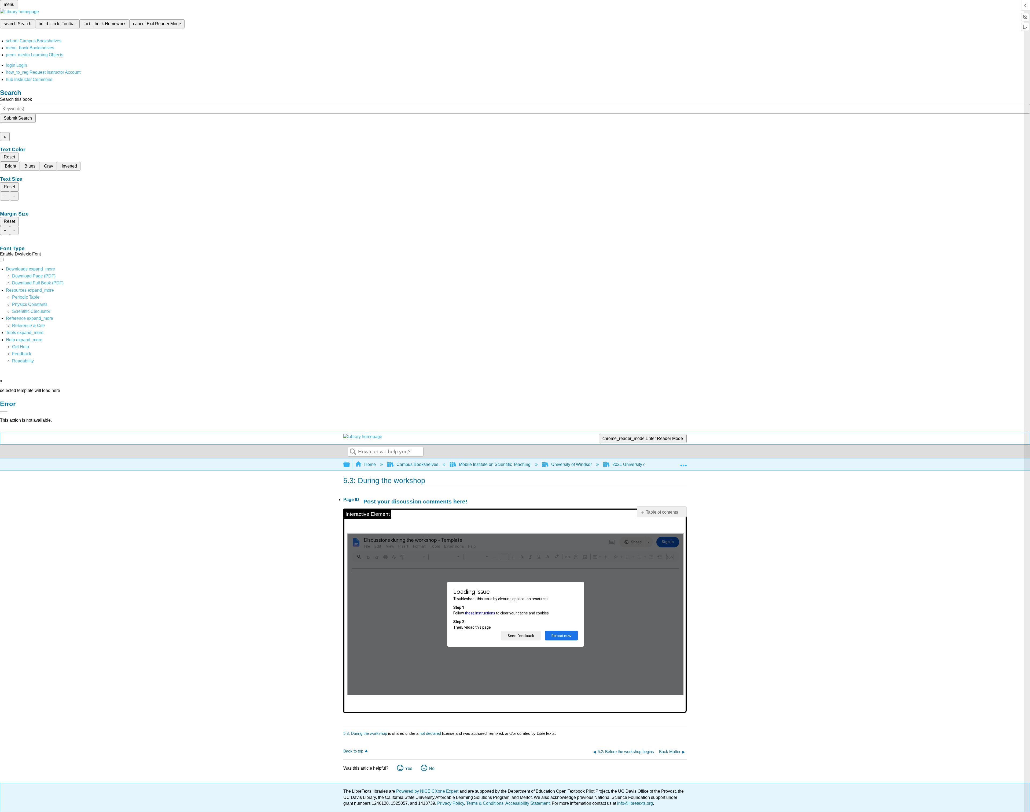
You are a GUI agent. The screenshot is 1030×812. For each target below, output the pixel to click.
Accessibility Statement (527, 803)
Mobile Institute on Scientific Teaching (495, 464)
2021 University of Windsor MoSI (643, 464)
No (432, 768)
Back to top (353, 751)
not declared (431, 733)
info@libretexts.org (634, 803)
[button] (21, 353)
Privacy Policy (450, 803)
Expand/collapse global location (683, 463)
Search (353, 452)
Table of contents (662, 512)
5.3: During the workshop (365, 733)
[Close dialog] (4, 411)
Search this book (16, 99)
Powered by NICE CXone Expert (427, 791)
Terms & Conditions (484, 803)
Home (370, 464)
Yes (408, 768)
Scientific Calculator (31, 311)
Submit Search (18, 118)
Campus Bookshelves (417, 464)
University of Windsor (571, 464)
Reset (9, 157)
